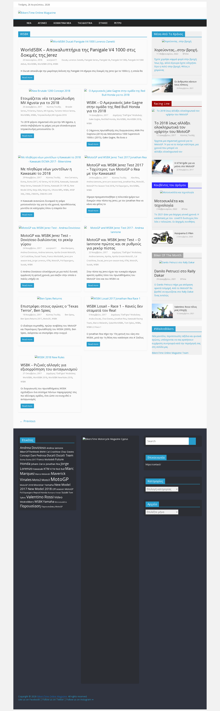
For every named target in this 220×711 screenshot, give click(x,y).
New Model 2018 (40, 489)
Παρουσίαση (30, 506)
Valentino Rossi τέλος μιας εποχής (185, 308)
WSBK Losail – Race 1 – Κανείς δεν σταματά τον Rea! (115, 308)
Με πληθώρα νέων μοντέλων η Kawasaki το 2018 (46, 170)
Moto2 (36, 480)
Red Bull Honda (108, 119)
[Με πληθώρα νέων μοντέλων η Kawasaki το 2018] (49, 157)
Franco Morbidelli (55, 256)
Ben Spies (69, 314)
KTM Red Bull (57, 468)
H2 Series (43, 181)
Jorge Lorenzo (38, 260)
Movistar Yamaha (43, 484)
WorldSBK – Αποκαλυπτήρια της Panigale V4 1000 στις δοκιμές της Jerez (78, 52)
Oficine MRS (57, 190)
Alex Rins (135, 177)
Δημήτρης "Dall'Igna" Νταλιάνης (127, 115)
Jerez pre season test (112, 181)
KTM (48, 260)
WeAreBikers (27, 501)
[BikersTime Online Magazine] (37, 12)
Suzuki (23, 264)
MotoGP (140, 181)
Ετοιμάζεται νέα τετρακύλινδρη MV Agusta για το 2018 (47, 100)
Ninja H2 (46, 190)
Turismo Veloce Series (65, 110)
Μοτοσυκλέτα (61, 502)
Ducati (64, 60)
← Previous (27, 421)
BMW (43, 451)
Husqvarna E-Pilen (183, 233)
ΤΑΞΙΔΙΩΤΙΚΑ (85, 22)
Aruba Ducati (95, 318)
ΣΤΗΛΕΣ (103, 22)
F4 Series (31, 110)
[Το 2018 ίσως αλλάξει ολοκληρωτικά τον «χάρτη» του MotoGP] (177, 110)
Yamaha (48, 501)
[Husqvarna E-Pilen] (162, 231)
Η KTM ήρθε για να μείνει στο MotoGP (184, 164)
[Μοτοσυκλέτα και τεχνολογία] (177, 192)
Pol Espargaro (121, 186)
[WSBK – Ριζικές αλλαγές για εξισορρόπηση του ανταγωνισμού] (49, 357)
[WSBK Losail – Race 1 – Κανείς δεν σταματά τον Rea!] (115, 298)
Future (40, 110)
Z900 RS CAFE (46, 194)
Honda (25, 463)
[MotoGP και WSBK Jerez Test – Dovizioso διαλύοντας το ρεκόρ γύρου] (49, 228)
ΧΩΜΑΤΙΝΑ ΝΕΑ (62, 22)
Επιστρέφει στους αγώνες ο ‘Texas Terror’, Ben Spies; (49, 308)
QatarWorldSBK (116, 323)
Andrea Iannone (94, 181)
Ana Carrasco (71, 177)
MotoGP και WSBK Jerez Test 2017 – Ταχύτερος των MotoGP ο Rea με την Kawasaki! (115, 169)
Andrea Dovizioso (29, 252)
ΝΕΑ (29, 22)
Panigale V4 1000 (119, 60)
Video (58, 497)
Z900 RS (34, 194)
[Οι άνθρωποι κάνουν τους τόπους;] (162, 80)
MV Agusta (48, 110)
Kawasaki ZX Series (41, 185)
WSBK (55, 64)
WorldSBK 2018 (45, 64)
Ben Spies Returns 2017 (31, 318)
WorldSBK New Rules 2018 (60, 377)
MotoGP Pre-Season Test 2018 (100, 186)
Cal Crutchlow (27, 256)
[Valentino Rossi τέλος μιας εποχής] (162, 305)
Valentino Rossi (40, 496)
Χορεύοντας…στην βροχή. (176, 49)
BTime (186, 53)
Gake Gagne (94, 119)
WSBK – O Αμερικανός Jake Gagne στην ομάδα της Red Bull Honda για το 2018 (115, 106)
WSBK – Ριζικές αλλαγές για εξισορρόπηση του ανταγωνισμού (49, 366)
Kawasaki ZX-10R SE (60, 185)
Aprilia (108, 256)
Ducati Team (40, 256)
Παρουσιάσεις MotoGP (52, 506)
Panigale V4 (105, 60)
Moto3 (46, 480)
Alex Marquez (67, 248)
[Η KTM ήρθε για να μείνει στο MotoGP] (162, 161)
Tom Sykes (129, 323)
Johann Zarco (38, 463)
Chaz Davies (107, 318)
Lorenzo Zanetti (76, 60)
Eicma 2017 (32, 181)
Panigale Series (91, 60)
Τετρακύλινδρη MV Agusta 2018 (52, 115)
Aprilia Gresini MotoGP (64, 252)
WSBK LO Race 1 (94, 327)
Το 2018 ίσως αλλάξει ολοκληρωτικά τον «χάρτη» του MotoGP (172, 127)
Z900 (27, 194)
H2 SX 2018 (54, 181)
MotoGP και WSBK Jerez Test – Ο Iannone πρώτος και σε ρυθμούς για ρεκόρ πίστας (114, 244)
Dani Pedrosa (38, 455)
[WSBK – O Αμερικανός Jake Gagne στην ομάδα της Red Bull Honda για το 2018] (115, 91)
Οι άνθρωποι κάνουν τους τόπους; (185, 83)
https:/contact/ (153, 464)
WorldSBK (31, 64)
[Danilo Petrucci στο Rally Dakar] (177, 262)
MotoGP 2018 (26, 484)
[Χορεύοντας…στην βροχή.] (177, 41)
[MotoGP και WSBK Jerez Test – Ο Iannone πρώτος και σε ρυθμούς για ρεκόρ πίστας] (115, 228)
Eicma (23, 181)
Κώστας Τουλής (54, 106)
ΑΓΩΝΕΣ (42, 22)
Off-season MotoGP (62, 489)
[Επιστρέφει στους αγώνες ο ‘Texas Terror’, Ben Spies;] (49, 298)
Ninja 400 (37, 190)
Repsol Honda (40, 492)
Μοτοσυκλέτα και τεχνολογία (169, 202)
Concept (25, 455)
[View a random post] (198, 23)
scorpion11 (52, 60)
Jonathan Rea (129, 181)
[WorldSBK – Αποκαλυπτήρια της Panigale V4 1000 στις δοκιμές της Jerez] (82, 41)
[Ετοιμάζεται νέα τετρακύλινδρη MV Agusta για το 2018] (49, 91)
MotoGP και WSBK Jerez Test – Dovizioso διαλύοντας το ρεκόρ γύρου (47, 239)
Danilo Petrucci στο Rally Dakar (174, 273)
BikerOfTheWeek (29, 451)
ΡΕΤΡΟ (117, 22)
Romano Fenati (54, 493)
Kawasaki (64, 181)
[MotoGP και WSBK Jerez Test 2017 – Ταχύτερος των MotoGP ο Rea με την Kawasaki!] (116, 157)
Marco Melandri (100, 323)
